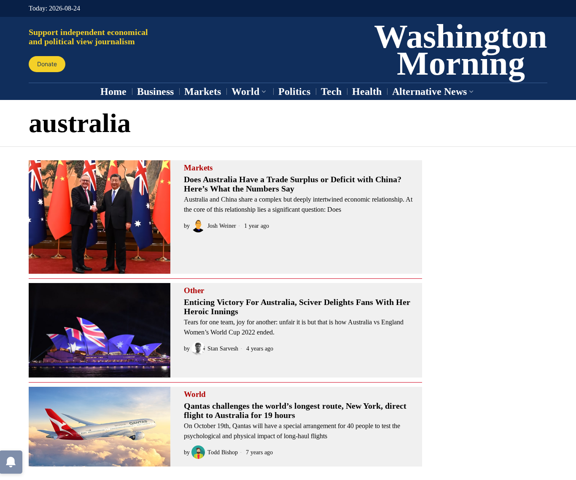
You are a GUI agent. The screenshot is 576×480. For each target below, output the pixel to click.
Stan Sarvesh (222, 348)
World (195, 394)
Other (194, 290)
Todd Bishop (222, 452)
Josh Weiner (221, 225)
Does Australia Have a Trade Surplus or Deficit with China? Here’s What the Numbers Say (292, 184)
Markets (198, 168)
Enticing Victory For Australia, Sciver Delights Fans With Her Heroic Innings (297, 306)
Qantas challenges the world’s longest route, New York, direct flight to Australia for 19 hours (295, 410)
